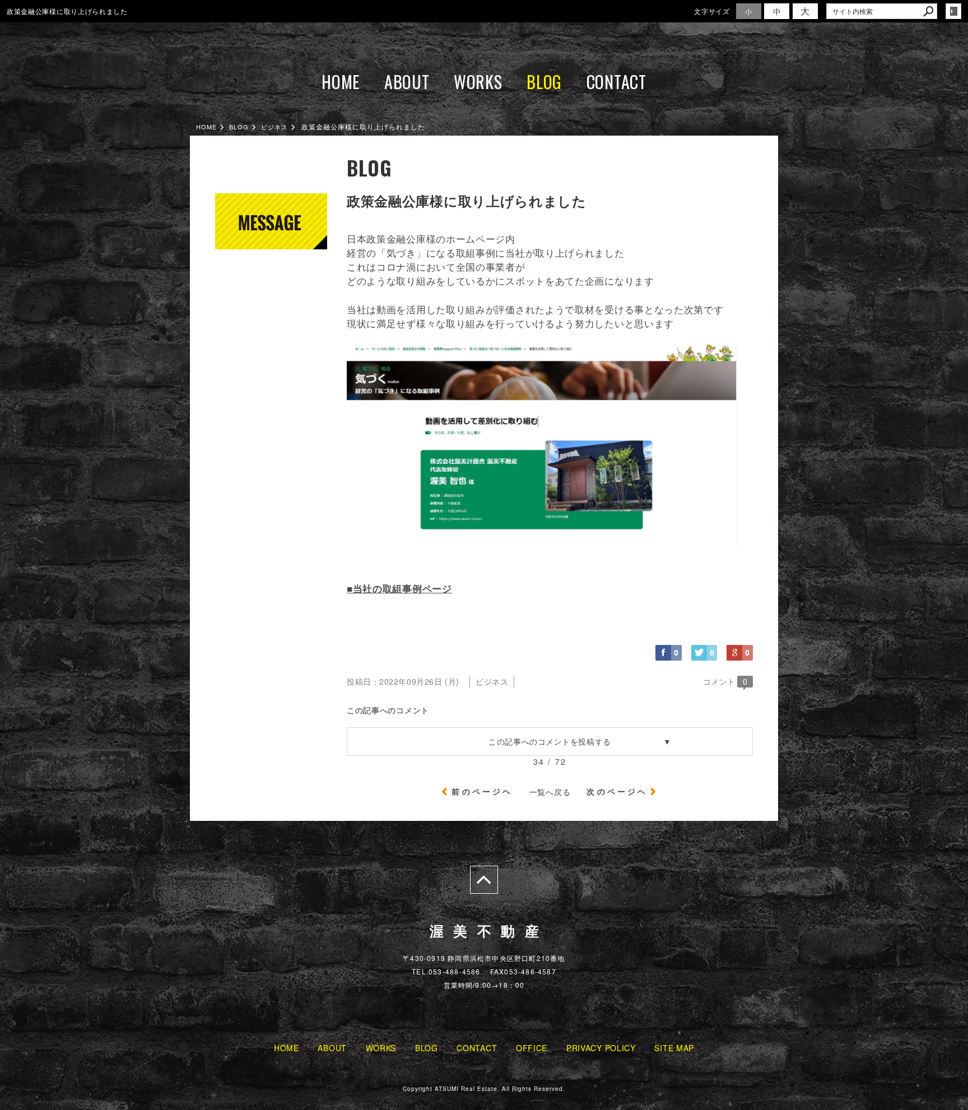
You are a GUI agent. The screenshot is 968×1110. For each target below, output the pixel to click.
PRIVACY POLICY (601, 1047)
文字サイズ (712, 11)
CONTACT (616, 81)
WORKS (478, 81)
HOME (341, 81)
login (953, 11)
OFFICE (531, 1047)
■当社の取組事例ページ (399, 588)
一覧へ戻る (550, 791)
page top (484, 880)
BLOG (544, 81)
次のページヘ (617, 791)
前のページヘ (482, 791)
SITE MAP (674, 1047)
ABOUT (407, 81)
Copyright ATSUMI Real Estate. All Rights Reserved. (484, 1089)
